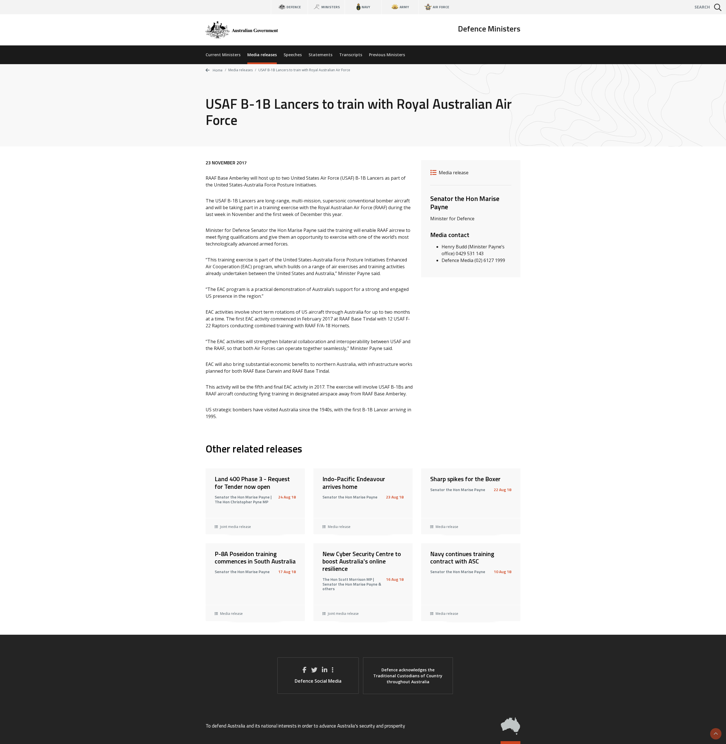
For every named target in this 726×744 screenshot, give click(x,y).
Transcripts (350, 54)
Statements (320, 54)
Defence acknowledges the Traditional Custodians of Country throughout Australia (407, 675)
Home (217, 70)
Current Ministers (223, 54)
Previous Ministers (387, 54)
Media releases (262, 54)
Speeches (293, 54)
